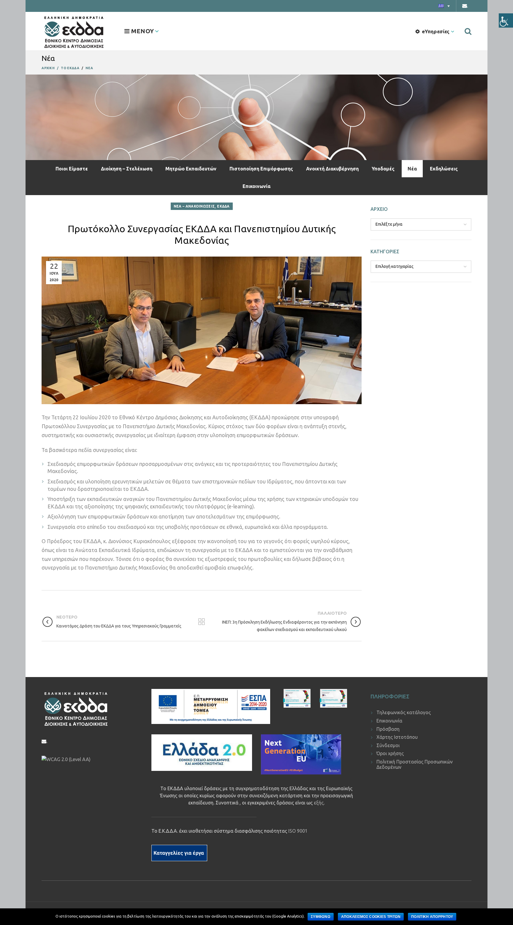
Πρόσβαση (388, 729)
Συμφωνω (320, 917)
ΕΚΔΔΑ (223, 206)
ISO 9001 (298, 831)
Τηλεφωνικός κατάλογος (403, 712)
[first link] (468, 31)
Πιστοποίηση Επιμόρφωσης (261, 168)
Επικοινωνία (256, 186)
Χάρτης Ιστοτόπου (397, 737)
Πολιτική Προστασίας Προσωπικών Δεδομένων (414, 764)
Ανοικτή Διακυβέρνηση (332, 168)
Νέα (412, 168)
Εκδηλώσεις (444, 168)
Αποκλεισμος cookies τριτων (371, 917)
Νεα (89, 68)
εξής (319, 802)
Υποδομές (383, 168)
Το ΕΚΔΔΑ (70, 68)
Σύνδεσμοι (388, 745)
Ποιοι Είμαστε (72, 168)
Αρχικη (48, 68)
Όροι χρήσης (390, 753)
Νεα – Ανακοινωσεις (194, 206)
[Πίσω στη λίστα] (201, 621)
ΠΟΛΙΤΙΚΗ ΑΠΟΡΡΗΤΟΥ (432, 917)
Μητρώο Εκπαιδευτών (190, 168)
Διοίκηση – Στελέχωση (126, 168)
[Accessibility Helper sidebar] (506, 20)
